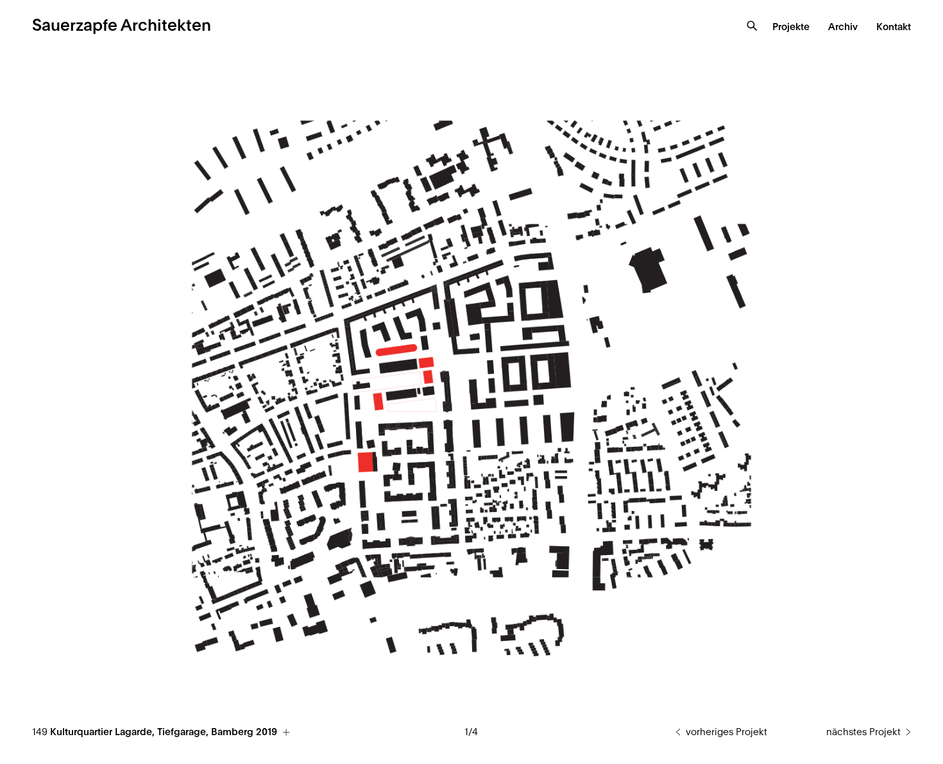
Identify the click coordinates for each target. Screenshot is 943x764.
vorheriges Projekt (726, 732)
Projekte (791, 27)
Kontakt (893, 27)
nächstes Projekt (863, 732)
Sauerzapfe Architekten (121, 26)
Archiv (843, 27)
